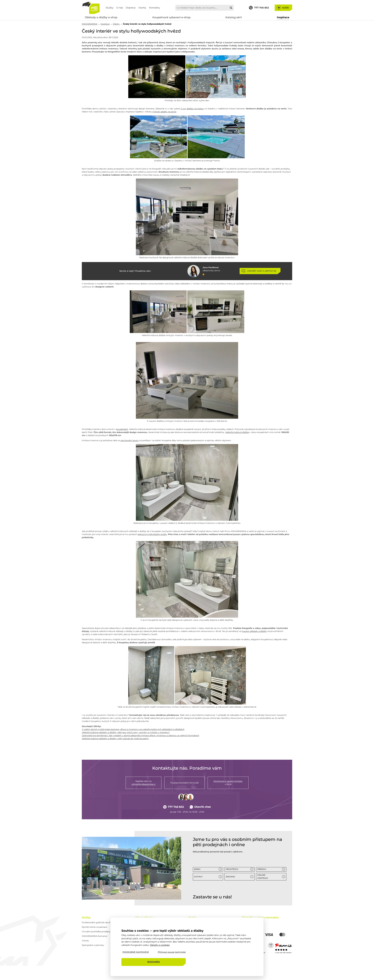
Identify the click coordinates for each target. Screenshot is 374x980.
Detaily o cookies (160, 945)
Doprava (130, 7)
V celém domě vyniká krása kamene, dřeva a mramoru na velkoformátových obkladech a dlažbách (133, 729)
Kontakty (154, 7)
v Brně (228, 783)
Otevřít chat (202, 806)
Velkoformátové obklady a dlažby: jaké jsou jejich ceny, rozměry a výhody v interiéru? (126, 732)
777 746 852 (176, 806)
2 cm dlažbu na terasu (192, 108)
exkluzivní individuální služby (152, 534)
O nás (119, 7)
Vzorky (142, 7)
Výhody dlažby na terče (164, 111)
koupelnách (122, 429)
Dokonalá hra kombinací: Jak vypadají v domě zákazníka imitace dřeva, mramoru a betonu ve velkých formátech (140, 735)
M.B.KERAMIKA (89, 24)
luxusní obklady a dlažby (254, 631)
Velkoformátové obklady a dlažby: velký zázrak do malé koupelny (115, 738)
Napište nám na (143, 783)
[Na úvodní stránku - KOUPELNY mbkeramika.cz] (91, 7)
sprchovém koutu (130, 440)
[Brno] (131, 868)
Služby (109, 7)
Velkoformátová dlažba (237, 432)
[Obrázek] (156, 97)
